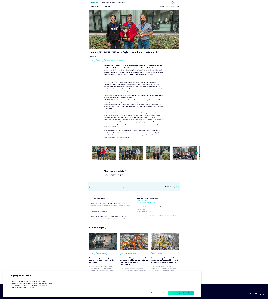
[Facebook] (174, 187)
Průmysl (92, 60)
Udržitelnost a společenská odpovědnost (114, 60)
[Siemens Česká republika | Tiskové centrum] (95, 2)
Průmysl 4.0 (99, 60)
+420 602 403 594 (142, 200)
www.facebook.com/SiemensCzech (164, 215)
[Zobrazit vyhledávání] (178, 2)
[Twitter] (177, 187)
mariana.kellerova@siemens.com (146, 202)
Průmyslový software (101, 253)
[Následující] (197, 153)
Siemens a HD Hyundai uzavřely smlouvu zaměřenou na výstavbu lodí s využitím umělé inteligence (134, 261)
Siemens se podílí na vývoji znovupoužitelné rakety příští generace (101, 260)
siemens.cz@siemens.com (144, 211)
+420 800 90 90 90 (142, 209)
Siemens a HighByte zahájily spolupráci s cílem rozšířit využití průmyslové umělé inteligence (164, 260)
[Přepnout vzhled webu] (173, 2)
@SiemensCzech (144, 218)
